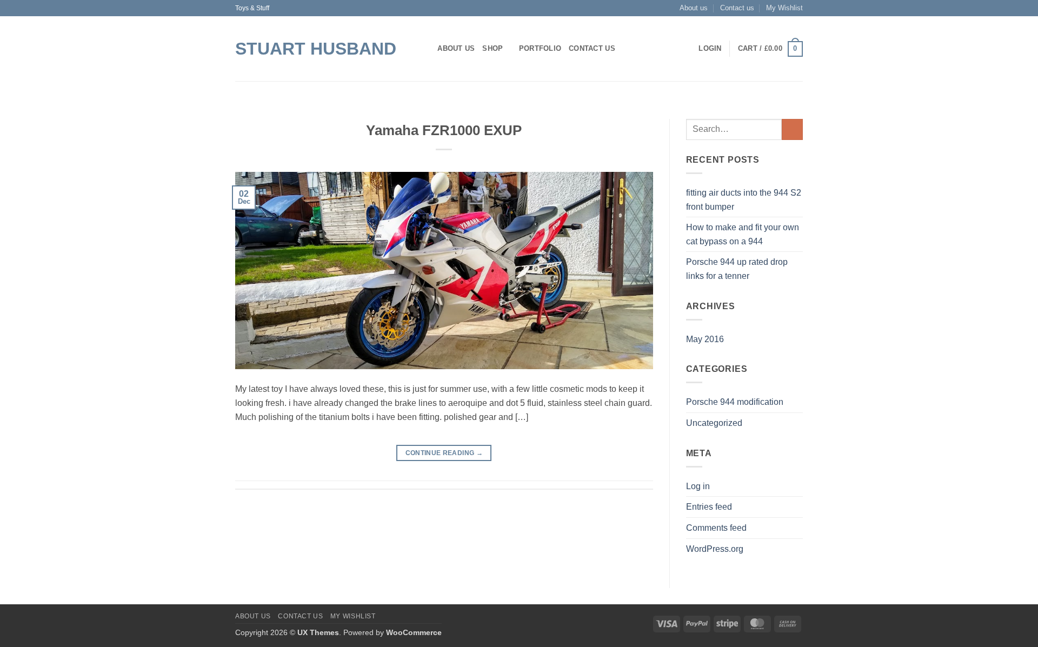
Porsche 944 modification (734, 401)
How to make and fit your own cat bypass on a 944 (742, 234)
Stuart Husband (315, 48)
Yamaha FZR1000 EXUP (444, 130)
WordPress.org (714, 548)
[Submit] (792, 129)
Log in (698, 486)
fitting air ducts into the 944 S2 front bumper (743, 199)
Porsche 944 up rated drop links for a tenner (737, 269)
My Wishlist (784, 8)
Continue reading (444, 453)
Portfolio (540, 48)
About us (694, 8)
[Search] (426, 48)
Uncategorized (714, 423)
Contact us (737, 8)
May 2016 (705, 339)
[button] (709, 48)
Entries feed (709, 506)
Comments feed (716, 527)
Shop (492, 48)
